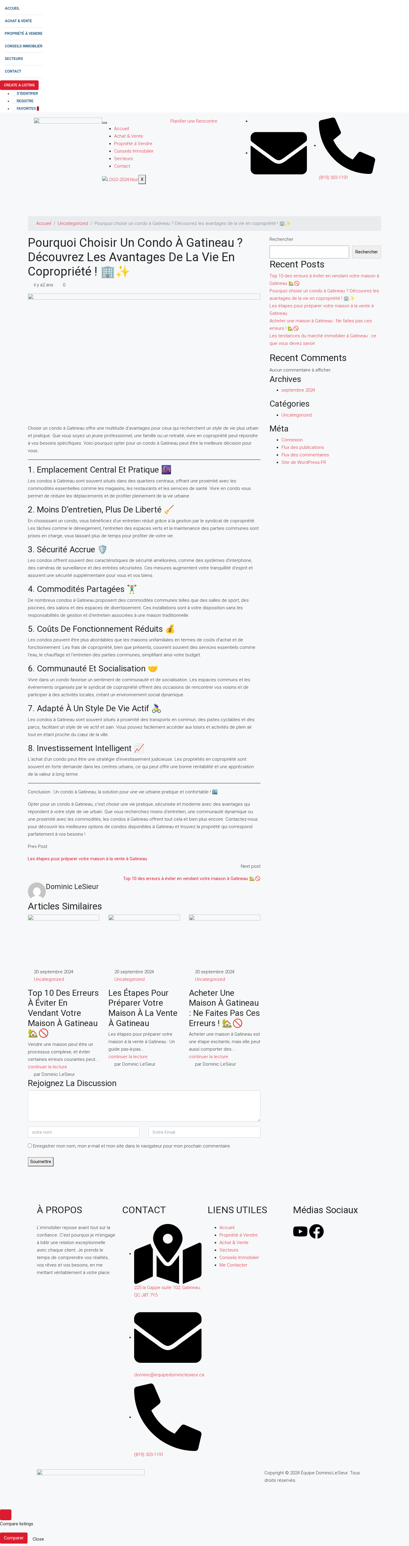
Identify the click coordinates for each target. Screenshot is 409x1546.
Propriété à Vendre (24, 33)
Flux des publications (302, 447)
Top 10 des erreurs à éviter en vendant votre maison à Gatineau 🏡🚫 (63, 1013)
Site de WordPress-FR (303, 462)
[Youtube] (300, 1231)
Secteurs (14, 59)
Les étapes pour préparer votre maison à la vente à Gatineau (143, 1008)
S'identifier (27, 93)
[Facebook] (316, 1231)
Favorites (27, 108)
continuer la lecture (47, 1067)
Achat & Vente (18, 21)
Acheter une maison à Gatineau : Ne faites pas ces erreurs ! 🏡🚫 (224, 1008)
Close (38, 1539)
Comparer (14, 1538)
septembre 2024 (298, 390)
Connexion (292, 440)
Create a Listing (19, 85)
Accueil (12, 8)
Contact (13, 71)
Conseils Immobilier (24, 46)
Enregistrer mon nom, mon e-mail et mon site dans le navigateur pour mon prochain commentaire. (132, 1146)
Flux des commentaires (305, 455)
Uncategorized (73, 223)
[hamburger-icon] (104, 123)
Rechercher (281, 239)
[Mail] (279, 153)
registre (25, 101)
